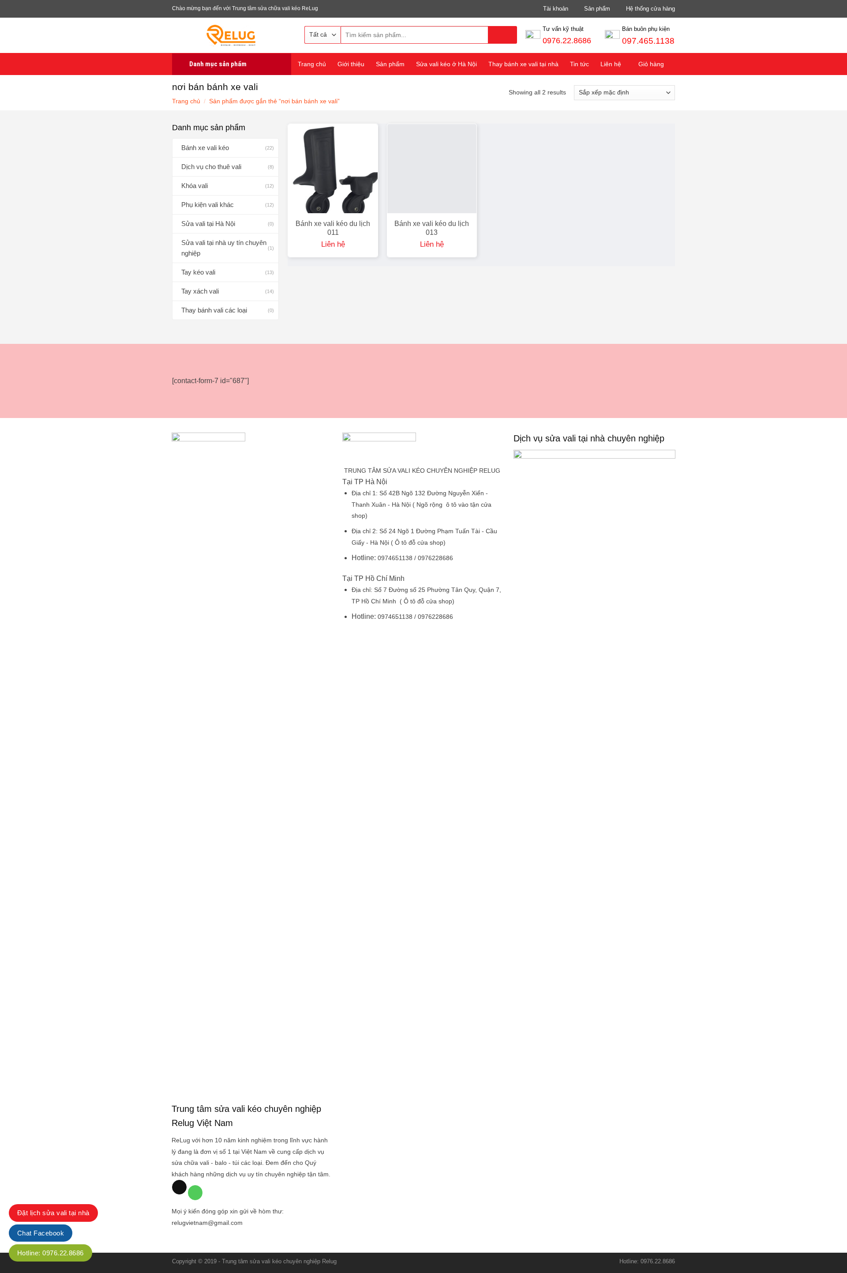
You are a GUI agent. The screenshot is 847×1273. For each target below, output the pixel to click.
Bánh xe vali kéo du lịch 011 (333, 228)
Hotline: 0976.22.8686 (50, 1253)
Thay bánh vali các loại (214, 310)
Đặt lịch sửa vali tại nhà (53, 1213)
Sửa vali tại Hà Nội (208, 223)
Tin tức (579, 64)
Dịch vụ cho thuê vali (211, 166)
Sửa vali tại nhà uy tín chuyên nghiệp (223, 248)
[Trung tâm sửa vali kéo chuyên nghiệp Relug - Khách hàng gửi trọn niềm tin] (231, 35)
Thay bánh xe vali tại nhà (523, 64)
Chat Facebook (40, 1233)
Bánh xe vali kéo (205, 147)
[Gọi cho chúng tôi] (195, 1192)
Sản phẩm (390, 64)
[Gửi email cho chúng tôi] (179, 1187)
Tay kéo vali (198, 272)
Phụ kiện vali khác (207, 204)
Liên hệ (610, 64)
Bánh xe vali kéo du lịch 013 (431, 228)
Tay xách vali (200, 291)
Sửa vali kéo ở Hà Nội (446, 64)
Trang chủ (312, 64)
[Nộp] (502, 35)
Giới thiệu (350, 64)
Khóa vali (194, 185)
